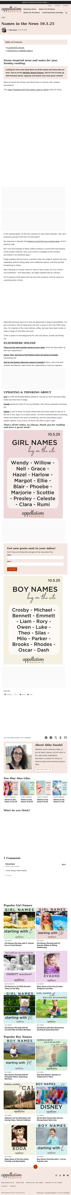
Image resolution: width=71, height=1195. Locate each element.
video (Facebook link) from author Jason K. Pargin (28, 90)
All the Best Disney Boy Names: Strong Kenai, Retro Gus (50, 1119)
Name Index (20, 1182)
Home (3, 17)
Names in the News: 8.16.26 (27, 801)
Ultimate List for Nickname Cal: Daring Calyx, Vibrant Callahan (18, 1119)
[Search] (66, 13)
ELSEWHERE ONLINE (15, 48)
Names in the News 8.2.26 (59, 801)
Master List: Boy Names (32, 12)
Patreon (65, 5)
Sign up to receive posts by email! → (35, 2)
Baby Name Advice (30, 9)
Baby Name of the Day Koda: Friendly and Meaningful (17, 1160)
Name (9, 555)
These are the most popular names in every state (24, 347)
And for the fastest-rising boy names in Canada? (24, 362)
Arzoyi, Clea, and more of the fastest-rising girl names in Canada (31, 355)
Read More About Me (44, 769)
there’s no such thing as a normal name (43, 241)
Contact (57, 5)
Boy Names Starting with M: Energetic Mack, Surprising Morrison (16, 1077)
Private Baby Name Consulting (52, 12)
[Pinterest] (68, 1175)
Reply (64, 864)
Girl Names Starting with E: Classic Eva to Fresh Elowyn (19, 944)
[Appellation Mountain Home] (11, 9)
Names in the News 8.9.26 (42, 801)
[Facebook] (64, 1175)
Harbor (7, 412)
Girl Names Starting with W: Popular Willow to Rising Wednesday (48, 945)
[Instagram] (56, 1175)
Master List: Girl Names (47, 9)
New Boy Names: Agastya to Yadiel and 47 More (49, 1076)
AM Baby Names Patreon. (33, 73)
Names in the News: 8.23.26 (11, 801)
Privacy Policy (40, 1192)
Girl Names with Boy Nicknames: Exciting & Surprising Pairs (50, 1029)
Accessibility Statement (50, 1192)
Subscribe (12, 569)
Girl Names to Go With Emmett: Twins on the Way (18, 987)
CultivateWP (66, 1192)
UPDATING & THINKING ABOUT (20, 51)
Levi (5, 397)
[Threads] (60, 1175)
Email (9, 561)
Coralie (7, 404)
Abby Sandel (13, 30)
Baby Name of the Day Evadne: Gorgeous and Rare (50, 987)
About (50, 5)
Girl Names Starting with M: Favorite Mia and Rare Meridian (18, 1029)
